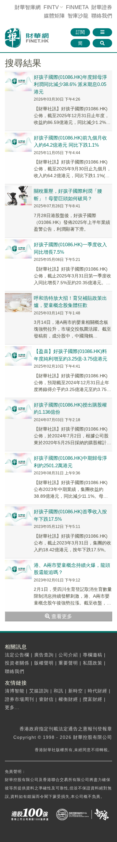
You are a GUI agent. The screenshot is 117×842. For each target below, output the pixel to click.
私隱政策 (92, 662)
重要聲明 (68, 662)
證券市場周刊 (19, 699)
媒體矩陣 (54, 15)
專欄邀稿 (92, 654)
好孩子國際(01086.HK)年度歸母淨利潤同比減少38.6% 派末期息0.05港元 (70, 84)
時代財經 (97, 690)
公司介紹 (68, 654)
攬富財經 (92, 699)
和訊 (58, 690)
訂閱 (80, 32)
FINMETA (77, 7)
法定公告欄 (17, 654)
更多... (12, 707)
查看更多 (61, 616)
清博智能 (14, 690)
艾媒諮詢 (39, 690)
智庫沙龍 (78, 15)
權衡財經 (68, 699)
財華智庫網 (28, 7)
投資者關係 (17, 662)
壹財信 (46, 699)
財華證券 (101, 7)
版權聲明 (44, 662)
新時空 (75, 690)
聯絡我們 (101, 15)
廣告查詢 (44, 654)
